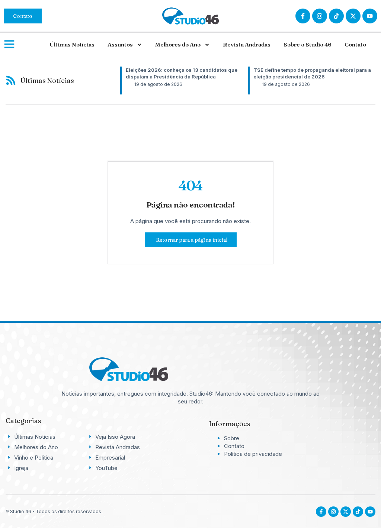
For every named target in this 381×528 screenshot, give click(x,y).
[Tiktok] (336, 16)
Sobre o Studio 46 (308, 44)
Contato (355, 44)
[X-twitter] (353, 16)
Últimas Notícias (72, 44)
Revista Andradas (246, 44)
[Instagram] (319, 16)
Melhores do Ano (178, 44)
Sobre (231, 438)
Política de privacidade (253, 453)
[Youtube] (370, 511)
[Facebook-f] (302, 16)
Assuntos (120, 44)
